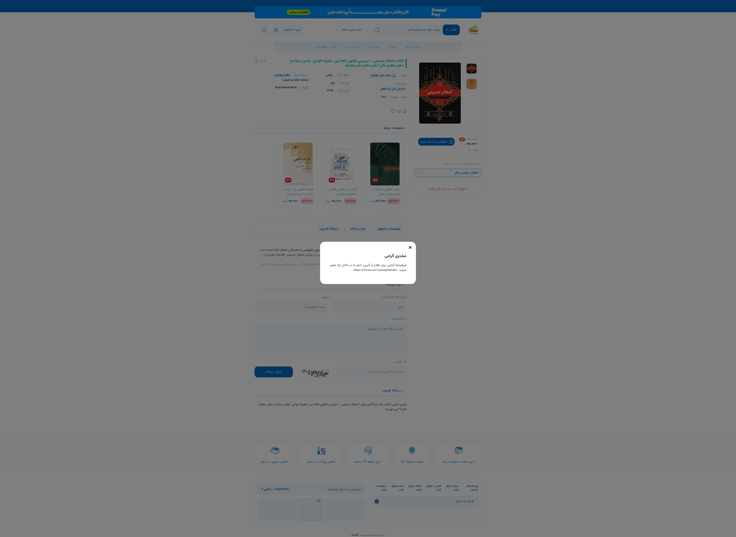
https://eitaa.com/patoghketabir (375, 270)
